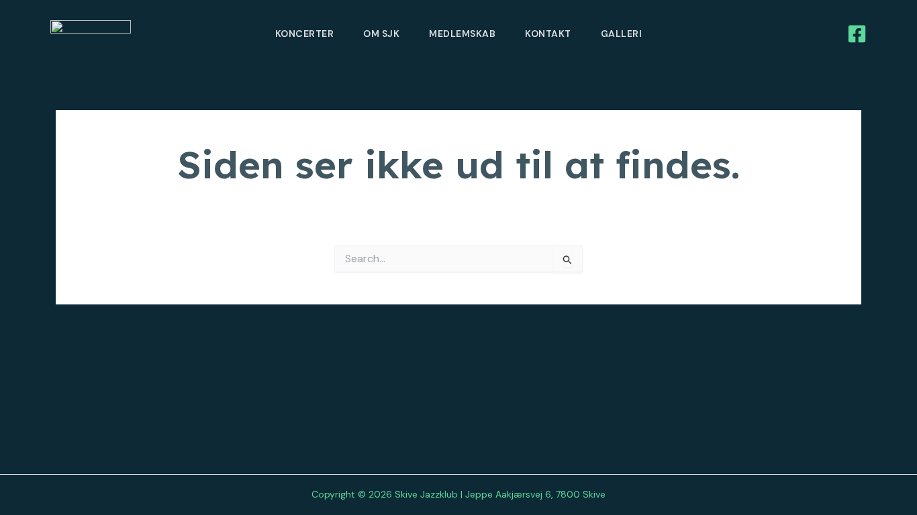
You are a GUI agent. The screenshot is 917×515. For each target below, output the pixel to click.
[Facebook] (857, 34)
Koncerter (304, 33)
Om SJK (381, 33)
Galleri (621, 33)
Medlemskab (462, 33)
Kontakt (548, 33)
